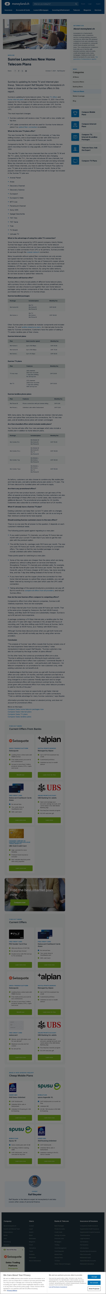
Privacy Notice (12, 1290)
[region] (53, 1283)
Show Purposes (94, 1288)
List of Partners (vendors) (58, 1287)
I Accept (94, 1277)
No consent (94, 1282)
